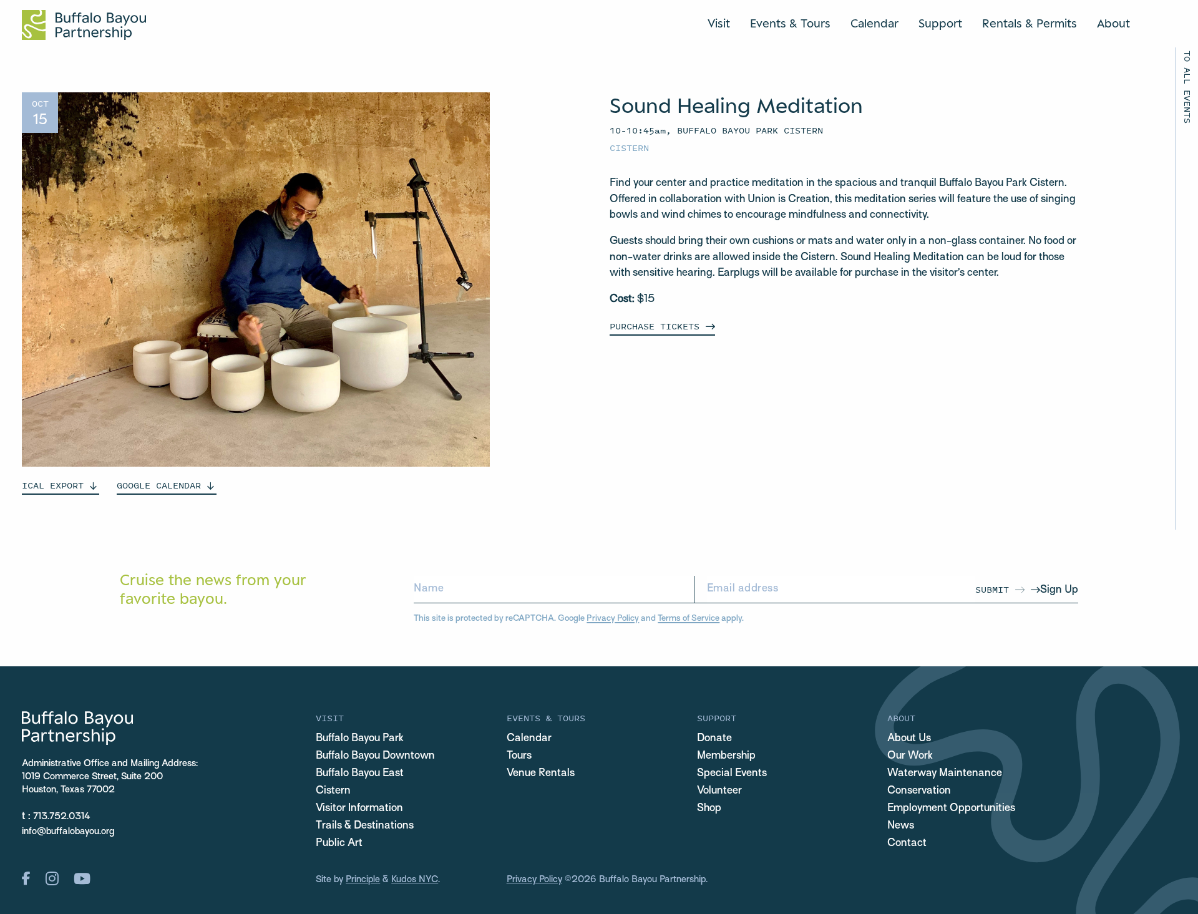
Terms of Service (688, 619)
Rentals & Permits (1029, 23)
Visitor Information (359, 809)
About (1113, 23)
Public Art (339, 843)
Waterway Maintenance (944, 774)
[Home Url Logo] (84, 25)
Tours (519, 756)
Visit (719, 23)
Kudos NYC (414, 879)
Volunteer (719, 791)
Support (940, 23)
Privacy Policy (613, 619)
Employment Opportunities (951, 809)
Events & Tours (790, 23)
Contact (907, 843)
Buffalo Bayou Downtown (375, 756)
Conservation (919, 791)
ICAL (53, 485)
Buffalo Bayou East (360, 774)
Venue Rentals (541, 774)
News (900, 826)
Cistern (629, 147)
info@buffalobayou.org (68, 831)
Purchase (654, 326)
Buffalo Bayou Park (360, 739)
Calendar (874, 23)
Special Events (732, 774)
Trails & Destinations (365, 826)
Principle (363, 879)
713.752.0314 (61, 816)
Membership (726, 756)
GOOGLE (159, 485)
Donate (714, 739)
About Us (909, 739)
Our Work (910, 756)
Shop (709, 809)
